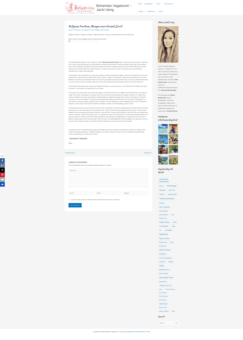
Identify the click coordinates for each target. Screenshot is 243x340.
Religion (97, 30)
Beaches (162, 190)
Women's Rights (164, 311)
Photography (162, 246)
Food (158, 4)
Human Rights (163, 226)
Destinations (148, 4)
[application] (153, 4)
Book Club (172, 190)
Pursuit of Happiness (165, 258)
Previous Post (70, 152)
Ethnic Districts (163, 214)
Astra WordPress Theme (142, 331)
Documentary (163, 211)
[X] (2, 170)
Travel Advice (168, 4)
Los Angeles (168, 230)
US (82, 30)
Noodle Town (163, 242)
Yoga (173, 311)
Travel (160, 289)
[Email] (2, 179)
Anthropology (172, 186)
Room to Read (163, 273)
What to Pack (162, 307)
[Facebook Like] (2, 165)
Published (162, 254)
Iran (160, 230)
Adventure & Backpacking (164, 180)
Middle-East (163, 234)
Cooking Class (172, 194)
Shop (160, 11)
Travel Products (163, 296)
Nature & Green (164, 238)
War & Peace (105, 30)
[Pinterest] (2, 174)
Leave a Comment (74, 30)
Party (171, 242)
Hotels (175, 222)
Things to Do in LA (165, 285)
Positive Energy (164, 250)
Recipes (170, 262)
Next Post (148, 152)
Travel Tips (162, 300)
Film (173, 214)
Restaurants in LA (164, 269)
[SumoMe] (2, 184)
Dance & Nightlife (164, 207)
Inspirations (150, 11)
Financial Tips (163, 218)
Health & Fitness (164, 222)
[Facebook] (2, 160)
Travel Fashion (163, 292)
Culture (161, 203)
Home (140, 4)
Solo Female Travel (166, 277)
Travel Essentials (170, 289)
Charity (140, 11)
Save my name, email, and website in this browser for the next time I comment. (95, 199)
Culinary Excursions (166, 199)
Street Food (162, 281)
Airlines (161, 186)
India (173, 226)
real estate (162, 262)
